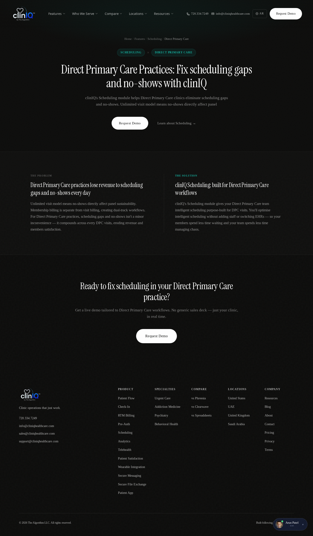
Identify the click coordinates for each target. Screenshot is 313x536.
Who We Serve (83, 13)
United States (236, 398)
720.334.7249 (200, 13)
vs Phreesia (198, 398)
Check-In (124, 406)
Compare (112, 13)
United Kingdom (239, 415)
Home (128, 39)
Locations (136, 13)
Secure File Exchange (132, 484)
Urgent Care (162, 398)
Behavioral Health (166, 424)
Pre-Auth (124, 424)
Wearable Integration (131, 467)
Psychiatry (161, 415)
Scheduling (155, 39)
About (269, 415)
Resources (162, 13)
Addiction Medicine (167, 406)
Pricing (269, 432)
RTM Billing (126, 415)
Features (55, 13)
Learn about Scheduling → (176, 123)
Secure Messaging (129, 475)
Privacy (270, 441)
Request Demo (286, 13)
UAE (231, 406)
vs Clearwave (200, 406)
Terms (269, 450)
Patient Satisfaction (130, 458)
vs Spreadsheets (201, 415)
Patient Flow (126, 398)
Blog (268, 406)
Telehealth (124, 450)
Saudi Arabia (236, 424)
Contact (270, 424)
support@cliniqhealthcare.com (38, 441)
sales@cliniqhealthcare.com (37, 433)
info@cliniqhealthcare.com (233, 13)
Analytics (124, 441)
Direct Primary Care (173, 52)
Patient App (125, 493)
